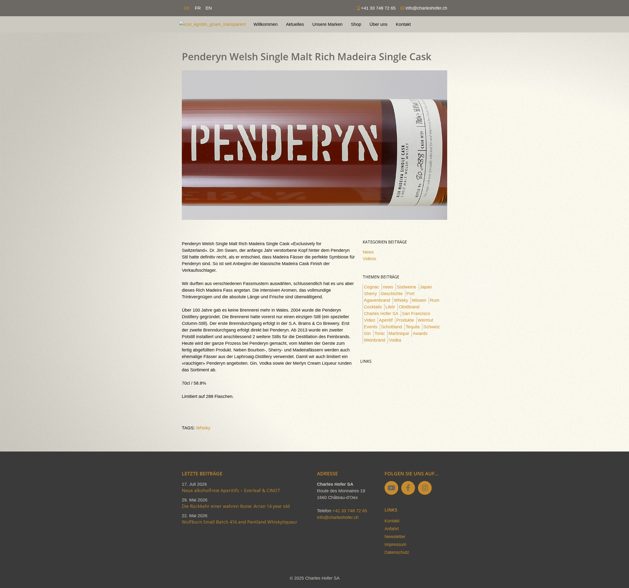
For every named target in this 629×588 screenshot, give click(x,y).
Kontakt (403, 24)
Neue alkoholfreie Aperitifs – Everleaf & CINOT (231, 490)
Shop (356, 24)
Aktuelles (295, 24)
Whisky (203, 427)
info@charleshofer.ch (337, 517)
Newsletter (395, 536)
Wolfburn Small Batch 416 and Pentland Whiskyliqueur (239, 522)
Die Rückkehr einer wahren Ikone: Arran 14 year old (236, 506)
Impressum (395, 544)
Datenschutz (397, 552)
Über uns (378, 24)
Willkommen (266, 24)
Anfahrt (392, 528)
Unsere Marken (327, 24)
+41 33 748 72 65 (349, 510)
